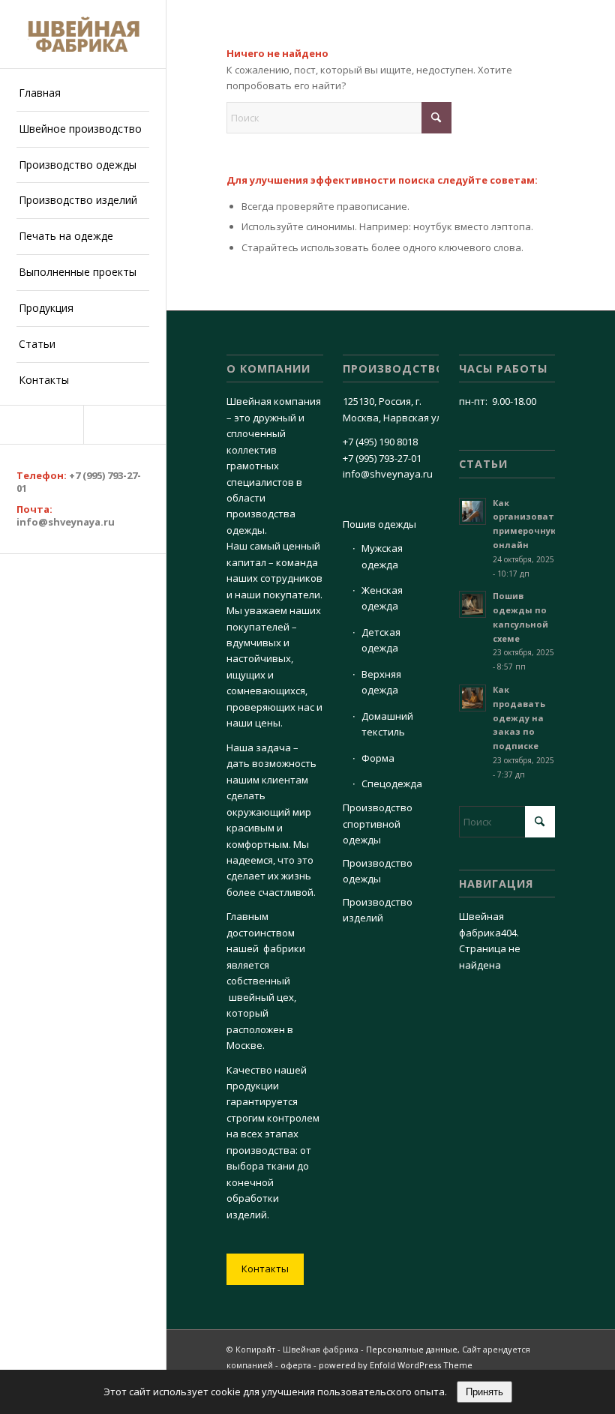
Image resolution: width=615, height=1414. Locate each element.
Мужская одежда (382, 556)
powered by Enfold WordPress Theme (395, 1365)
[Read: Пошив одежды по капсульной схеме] (472, 604)
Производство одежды (377, 870)
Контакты (265, 1268)
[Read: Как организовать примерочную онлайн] (472, 511)
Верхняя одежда (381, 682)
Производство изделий (377, 909)
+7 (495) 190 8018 (380, 441)
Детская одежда (381, 640)
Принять (484, 1392)
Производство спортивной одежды (377, 823)
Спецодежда (392, 783)
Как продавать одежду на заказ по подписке (519, 717)
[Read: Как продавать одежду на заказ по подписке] (472, 698)
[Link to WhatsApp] (124, 425)
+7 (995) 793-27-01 (78, 482)
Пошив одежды (379, 524)
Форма (378, 758)
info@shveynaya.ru (65, 522)
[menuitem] (82, 94)
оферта (295, 1365)
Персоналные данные (412, 1349)
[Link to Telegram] (41, 425)
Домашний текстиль (387, 723)
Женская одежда (382, 598)
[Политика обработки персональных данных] (82, 34)
